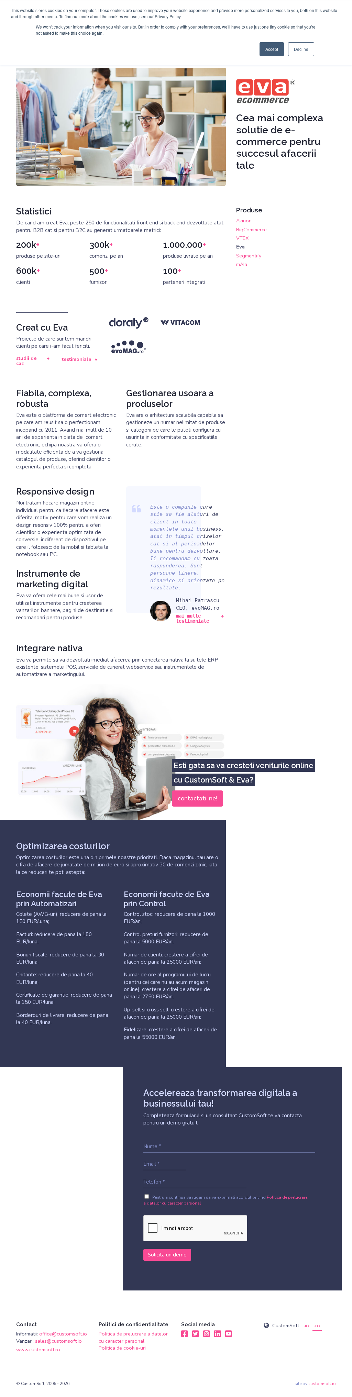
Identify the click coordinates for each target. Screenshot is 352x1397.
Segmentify (248, 255)
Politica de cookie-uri (122, 1347)
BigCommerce (251, 229)
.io (306, 1325)
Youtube (228, 1333)
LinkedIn (217, 1333)
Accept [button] (271, 49)
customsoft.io (322, 1383)
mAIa (241, 264)
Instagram (206, 1333)
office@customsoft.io (63, 1333)
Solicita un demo (167, 1254)
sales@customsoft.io (58, 1341)
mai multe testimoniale (192, 618)
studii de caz (26, 361)
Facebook (184, 1333)
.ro (317, 1325)
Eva (240, 246)
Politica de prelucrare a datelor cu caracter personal (133, 1337)
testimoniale (76, 359)
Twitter (195, 1333)
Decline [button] (301, 49)
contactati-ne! (197, 798)
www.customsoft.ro (38, 1349)
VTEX (242, 238)
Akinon (244, 220)
